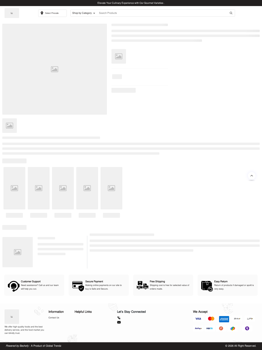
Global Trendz (53, 345)
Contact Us (54, 317)
